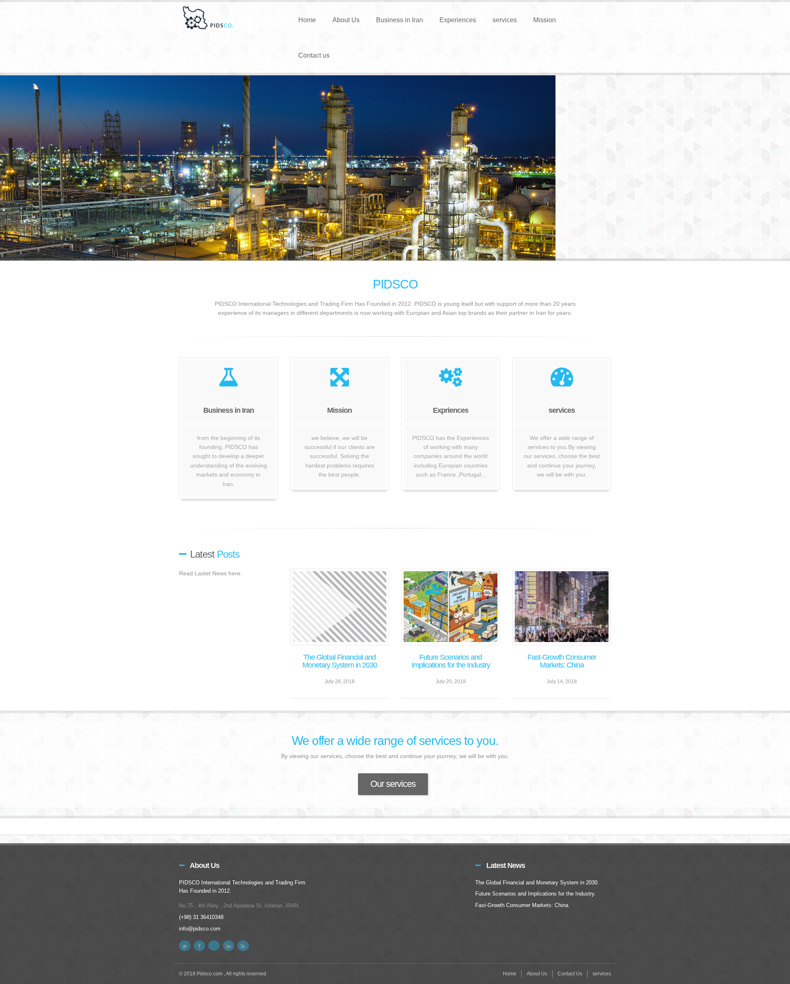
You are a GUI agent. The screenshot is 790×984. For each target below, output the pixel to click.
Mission (544, 19)
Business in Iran (399, 19)
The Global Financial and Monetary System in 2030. (537, 882)
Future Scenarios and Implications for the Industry (450, 661)
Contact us (314, 55)
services (505, 19)
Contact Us (570, 974)
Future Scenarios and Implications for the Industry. (535, 894)
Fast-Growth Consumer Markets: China (561, 661)
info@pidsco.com (200, 929)
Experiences (457, 19)
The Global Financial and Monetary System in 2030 (339, 661)
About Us (346, 19)
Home (307, 19)
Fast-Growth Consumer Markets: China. (522, 905)
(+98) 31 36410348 (201, 917)
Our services (393, 784)
